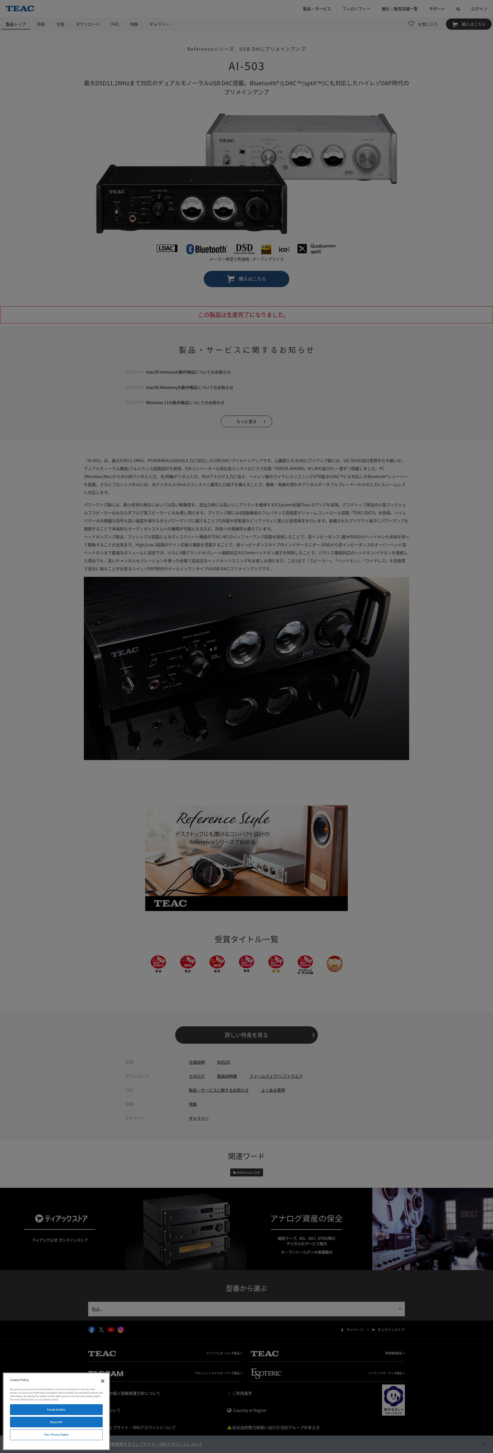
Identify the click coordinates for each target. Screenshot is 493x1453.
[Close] (102, 1381)
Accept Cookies (56, 1410)
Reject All (56, 1422)
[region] (56, 1411)
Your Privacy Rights (56, 1434)
